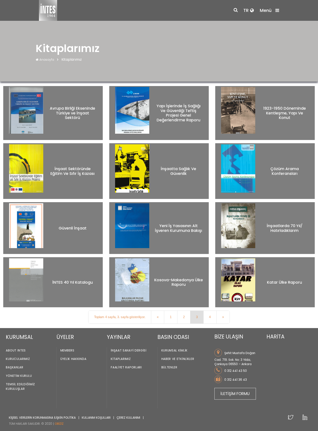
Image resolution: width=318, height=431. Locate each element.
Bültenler (169, 367)
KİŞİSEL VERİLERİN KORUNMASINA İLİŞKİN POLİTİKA (43, 418)
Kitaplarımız (121, 359)
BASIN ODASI (173, 337)
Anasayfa (47, 59)
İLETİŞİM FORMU (235, 393)
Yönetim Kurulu (19, 376)
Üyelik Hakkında (73, 359)
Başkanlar (14, 367)
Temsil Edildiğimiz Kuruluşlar (20, 386)
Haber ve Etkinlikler (177, 359)
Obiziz (59, 424)
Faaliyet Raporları (126, 367)
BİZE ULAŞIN (228, 336)
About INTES (16, 350)
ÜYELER (65, 337)
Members (67, 350)
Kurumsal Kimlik (174, 350)
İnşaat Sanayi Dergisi (128, 350)
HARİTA (275, 336)
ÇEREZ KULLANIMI (129, 418)
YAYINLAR (118, 337)
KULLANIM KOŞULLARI (96, 418)
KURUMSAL (19, 337)
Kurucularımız (18, 359)
